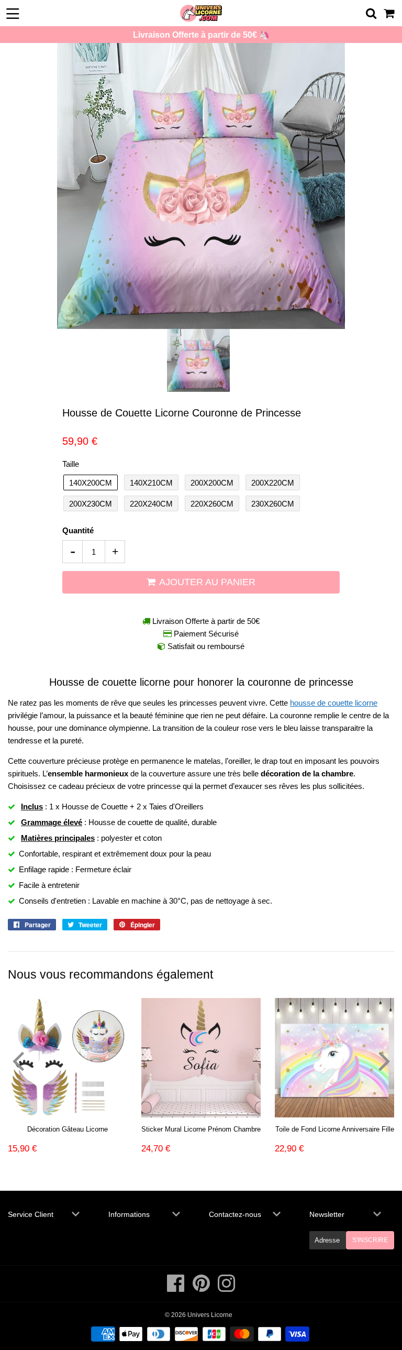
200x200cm (212, 482)
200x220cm (272, 482)
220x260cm (212, 503)
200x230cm (90, 503)
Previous (17, 1060)
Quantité (78, 530)
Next (384, 1060)
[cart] (389, 13)
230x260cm (272, 503)
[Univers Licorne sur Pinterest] (202, 1288)
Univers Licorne (209, 1315)
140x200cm (90, 482)
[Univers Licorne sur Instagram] (226, 1288)
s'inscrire (370, 1240)
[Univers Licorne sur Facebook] (176, 1288)
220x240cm (151, 503)
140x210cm (151, 482)
